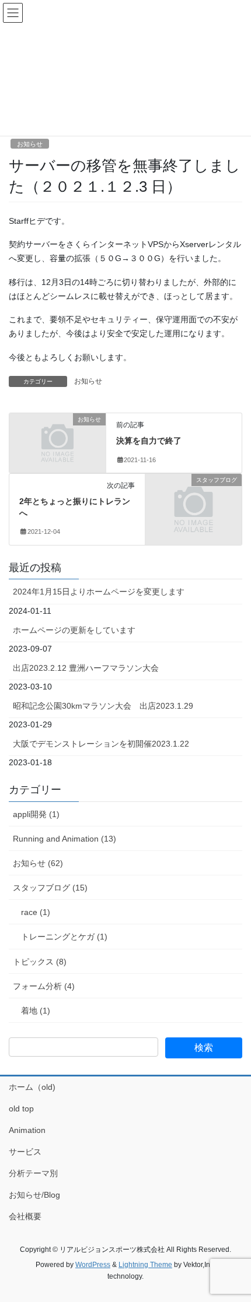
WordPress (92, 1265)
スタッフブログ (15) (50, 887)
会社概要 (25, 1216)
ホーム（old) (32, 1087)
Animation (27, 1130)
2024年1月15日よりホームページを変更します (98, 591)
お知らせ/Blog (34, 1194)
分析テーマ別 (33, 1173)
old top (21, 1108)
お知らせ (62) (38, 863)
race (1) (35, 912)
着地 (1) (35, 1010)
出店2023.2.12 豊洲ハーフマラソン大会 (86, 668)
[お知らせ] (57, 442)
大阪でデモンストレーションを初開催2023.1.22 (101, 743)
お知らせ (30, 143)
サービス (25, 1151)
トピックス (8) (40, 961)
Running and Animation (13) (64, 838)
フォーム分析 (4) (44, 986)
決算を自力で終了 (149, 440)
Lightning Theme (145, 1265)
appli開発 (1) (36, 814)
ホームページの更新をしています (74, 630)
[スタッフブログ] (193, 503)
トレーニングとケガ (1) (64, 936)
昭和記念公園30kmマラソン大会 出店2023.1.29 (103, 705)
